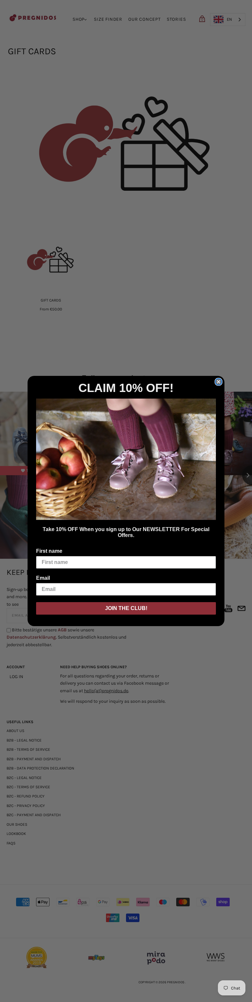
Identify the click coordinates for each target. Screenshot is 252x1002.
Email (43, 578)
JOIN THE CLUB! (126, 608)
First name (49, 551)
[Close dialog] (218, 382)
